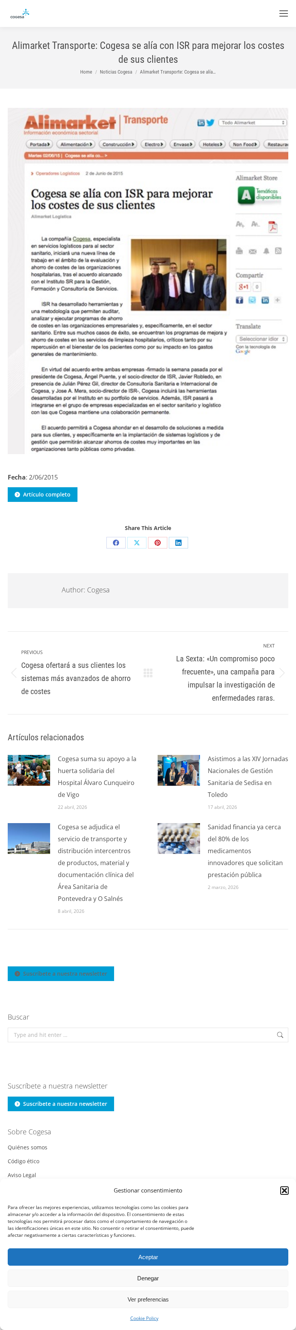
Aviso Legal (22, 1175)
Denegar (148, 1278)
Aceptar (148, 1257)
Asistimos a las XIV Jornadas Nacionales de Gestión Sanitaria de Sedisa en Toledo (248, 777)
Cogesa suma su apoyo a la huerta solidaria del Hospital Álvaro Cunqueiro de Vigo (97, 777)
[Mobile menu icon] (283, 13)
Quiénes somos (27, 1147)
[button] (284, 1190)
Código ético (23, 1161)
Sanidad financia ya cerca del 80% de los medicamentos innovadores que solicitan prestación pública (245, 851)
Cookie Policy (144, 1318)
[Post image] (29, 770)
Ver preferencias (148, 1299)
